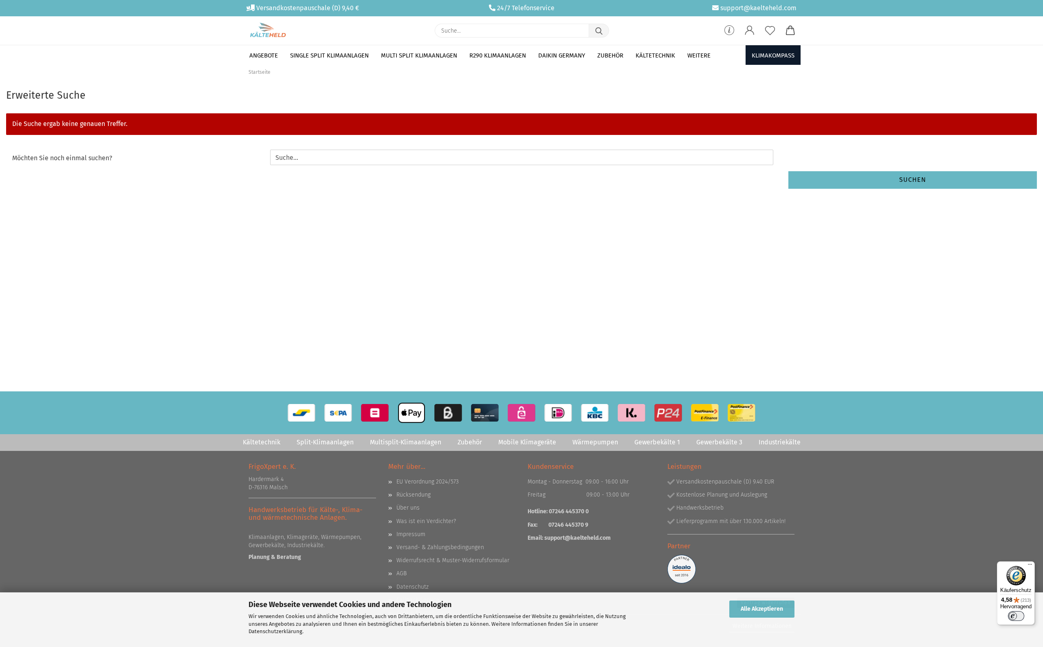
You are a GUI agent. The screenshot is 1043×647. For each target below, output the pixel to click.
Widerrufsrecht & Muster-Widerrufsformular (452, 560)
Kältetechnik (655, 55)
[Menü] (1030, 566)
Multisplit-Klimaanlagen (405, 442)
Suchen (912, 179)
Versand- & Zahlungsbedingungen (440, 547)
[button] (749, 30)
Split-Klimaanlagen (325, 442)
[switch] (1016, 616)
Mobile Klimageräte (527, 442)
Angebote (263, 55)
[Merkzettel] (770, 30)
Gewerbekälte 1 (657, 442)
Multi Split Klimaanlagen (419, 55)
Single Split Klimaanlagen (329, 55)
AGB (401, 573)
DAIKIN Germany (561, 55)
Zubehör (610, 55)
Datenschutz (412, 586)
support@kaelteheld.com (758, 8)
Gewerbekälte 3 (719, 442)
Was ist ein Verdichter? (426, 521)
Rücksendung (413, 494)
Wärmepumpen (595, 442)
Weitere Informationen (762, 626)
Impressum (410, 534)
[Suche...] (599, 31)
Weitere (699, 55)
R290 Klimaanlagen (497, 55)
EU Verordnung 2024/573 (427, 481)
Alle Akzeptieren (762, 608)
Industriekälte (780, 442)
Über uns (408, 507)
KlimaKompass (773, 55)
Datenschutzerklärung (275, 631)
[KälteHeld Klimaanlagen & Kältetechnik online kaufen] (268, 30)
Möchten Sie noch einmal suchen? (62, 158)
